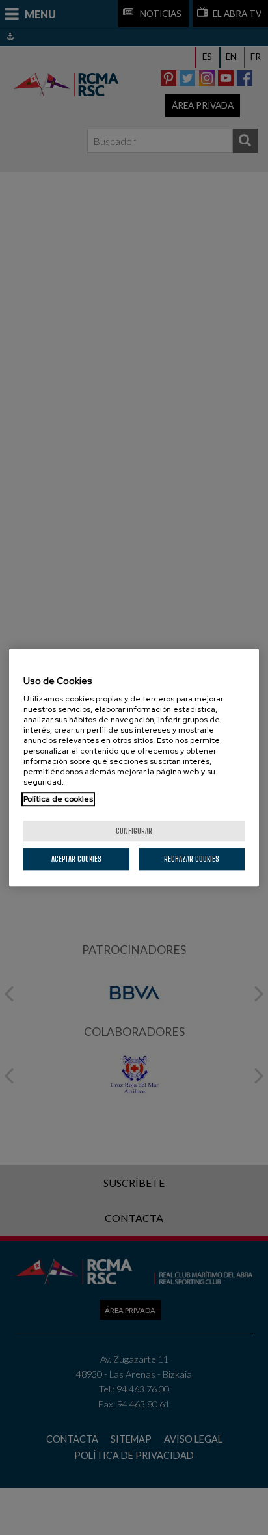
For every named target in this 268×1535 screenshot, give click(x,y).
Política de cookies (58, 799)
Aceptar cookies (76, 858)
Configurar (134, 830)
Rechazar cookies (191, 858)
